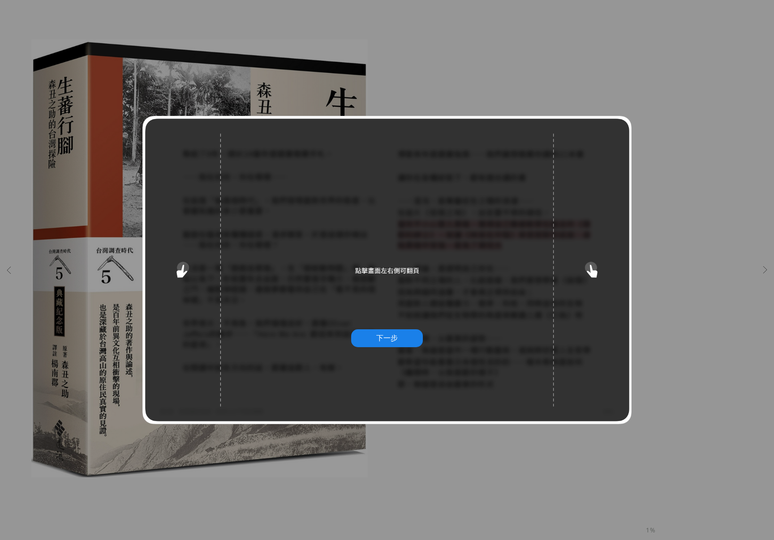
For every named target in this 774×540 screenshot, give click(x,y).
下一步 (387, 338)
